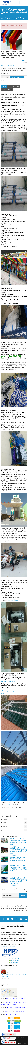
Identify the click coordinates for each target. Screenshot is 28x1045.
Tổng (12, 1030)
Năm (12, 1028)
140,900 (17, 1023)
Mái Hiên (5, 822)
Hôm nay (12, 1020)
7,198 (17, 1020)
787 (17, 1018)
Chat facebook (9, 1034)
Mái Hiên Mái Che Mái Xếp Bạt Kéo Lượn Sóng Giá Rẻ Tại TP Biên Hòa (18, 858)
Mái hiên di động (6, 830)
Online (12, 1018)
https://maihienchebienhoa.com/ (8, 681)
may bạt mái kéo (7, 804)
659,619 (17, 1028)
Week (12, 1023)
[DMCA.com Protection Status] (5, 1040)
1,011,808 (17, 1030)
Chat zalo (8, 1038)
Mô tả (4, 86)
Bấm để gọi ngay (10, 1042)
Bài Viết (19, 1043)
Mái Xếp (5, 819)
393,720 (17, 1025)
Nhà (2, 17)
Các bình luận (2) (7, 89)
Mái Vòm (5, 826)
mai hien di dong (13, 600)
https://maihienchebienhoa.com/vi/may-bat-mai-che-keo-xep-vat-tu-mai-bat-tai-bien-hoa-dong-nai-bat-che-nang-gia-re (13, 692)
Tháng (12, 1025)
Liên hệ (25, 1043)
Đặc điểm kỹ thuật (14, 86)
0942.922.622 (4, 946)
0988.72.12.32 (13, 946)
